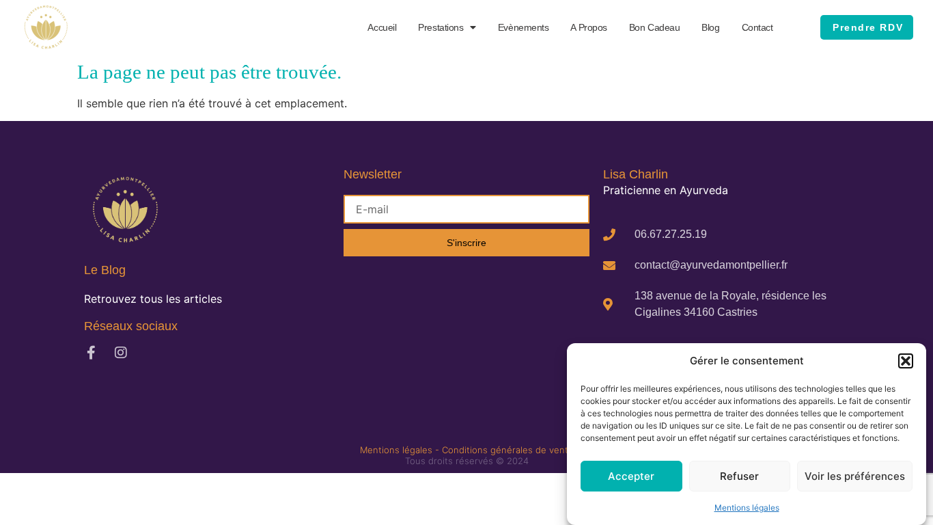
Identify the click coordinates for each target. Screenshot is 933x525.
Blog (710, 27)
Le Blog (105, 270)
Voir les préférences (855, 476)
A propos (588, 27)
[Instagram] (121, 353)
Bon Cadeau (654, 27)
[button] (906, 361)
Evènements (523, 27)
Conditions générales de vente (508, 449)
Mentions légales (746, 507)
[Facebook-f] (91, 353)
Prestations (440, 27)
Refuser (739, 476)
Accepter (631, 476)
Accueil (381, 27)
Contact (757, 27)
